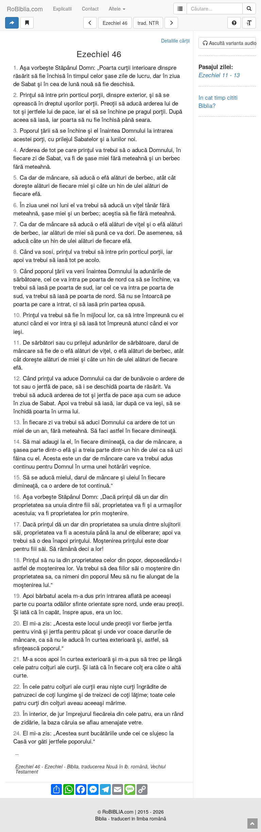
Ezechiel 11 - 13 (219, 75)
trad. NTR (148, 22)
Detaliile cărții (175, 40)
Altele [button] (115, 8)
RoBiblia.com (25, 8)
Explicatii (62, 8)
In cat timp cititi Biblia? (218, 101)
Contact (90, 8)
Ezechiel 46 (115, 22)
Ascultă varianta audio (232, 42)
